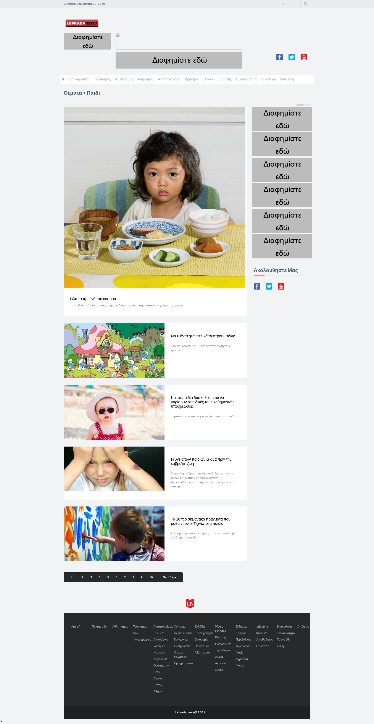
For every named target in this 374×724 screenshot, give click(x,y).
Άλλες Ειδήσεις (221, 629)
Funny (281, 646)
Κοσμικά (262, 633)
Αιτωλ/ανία (160, 639)
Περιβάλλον (223, 644)
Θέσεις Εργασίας (180, 655)
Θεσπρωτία (161, 665)
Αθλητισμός (124, 79)
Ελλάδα (208, 79)
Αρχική (75, 626)
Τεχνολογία (222, 650)
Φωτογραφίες (142, 639)
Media (219, 670)
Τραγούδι (283, 639)
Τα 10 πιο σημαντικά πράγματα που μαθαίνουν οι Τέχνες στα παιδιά (201, 521)
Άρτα (156, 672)
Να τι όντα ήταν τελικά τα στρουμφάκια (203, 336)
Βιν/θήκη (287, 79)
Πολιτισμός (102, 79)
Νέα (135, 633)
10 (151, 577)
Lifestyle (262, 626)
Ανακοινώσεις (183, 633)
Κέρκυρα (159, 652)
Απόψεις (303, 626)
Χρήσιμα (191, 79)
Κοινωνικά (181, 639)
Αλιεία (219, 657)
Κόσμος (220, 637)
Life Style (269, 79)
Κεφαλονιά (160, 659)
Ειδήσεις (225, 79)
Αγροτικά (221, 663)
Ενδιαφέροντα (247, 79)
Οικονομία (201, 639)
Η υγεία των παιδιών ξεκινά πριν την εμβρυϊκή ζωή (201, 461)
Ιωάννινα (159, 646)
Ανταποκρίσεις (169, 79)
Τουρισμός (145, 79)
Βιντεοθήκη (284, 626)
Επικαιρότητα (79, 79)
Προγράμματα (183, 663)
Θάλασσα (262, 646)
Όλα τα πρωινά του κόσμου (93, 298)
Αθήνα (157, 691)
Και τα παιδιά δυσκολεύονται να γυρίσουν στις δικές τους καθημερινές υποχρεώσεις (202, 402)
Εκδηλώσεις (182, 646)
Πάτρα (157, 685)
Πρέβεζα (158, 633)
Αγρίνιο (158, 678)
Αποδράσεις (264, 639)
